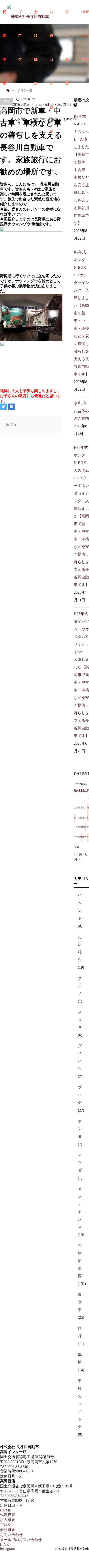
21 (85, 827)
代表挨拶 (7, 1515)
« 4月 (78, 854)
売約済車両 (80, 1260)
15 (88, 817)
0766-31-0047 (17, 1496)
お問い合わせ (11, 1535)
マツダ (80, 1162)
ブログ (80, 1095)
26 (81, 837)
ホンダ (80, 1128)
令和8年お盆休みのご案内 (81, 410)
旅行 (6, 101)
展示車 (80, 1302)
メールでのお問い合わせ (21, 1540)
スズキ (80, 1019)
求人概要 (67, 16)
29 (88, 837)
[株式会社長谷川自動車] (28, 12)
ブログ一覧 (25, 90)
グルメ (80, 985)
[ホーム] (7, 85)
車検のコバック (80, 1404)
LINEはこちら (85, 16)
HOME (5, 1510)
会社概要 (7, 1530)
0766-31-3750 (17, 1467)
